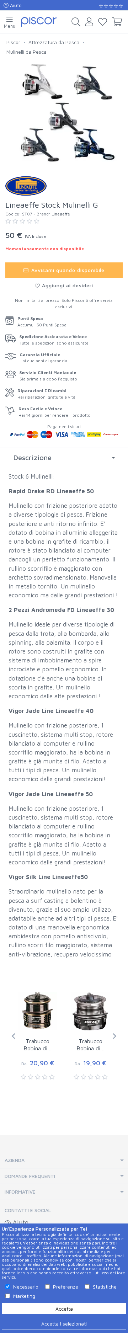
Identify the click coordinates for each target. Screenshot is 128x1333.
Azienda (15, 1160)
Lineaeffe (61, 214)
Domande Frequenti (30, 1176)
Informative (20, 1192)
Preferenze (65, 1287)
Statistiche (105, 1287)
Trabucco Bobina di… (37, 1045)
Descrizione (32, 457)
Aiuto (15, 5)
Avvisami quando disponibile (67, 270)
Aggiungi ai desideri (66, 285)
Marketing (24, 1296)
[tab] (64, 458)
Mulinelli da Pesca (26, 52)
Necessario (25, 1287)
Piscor (13, 42)
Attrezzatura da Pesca (53, 42)
